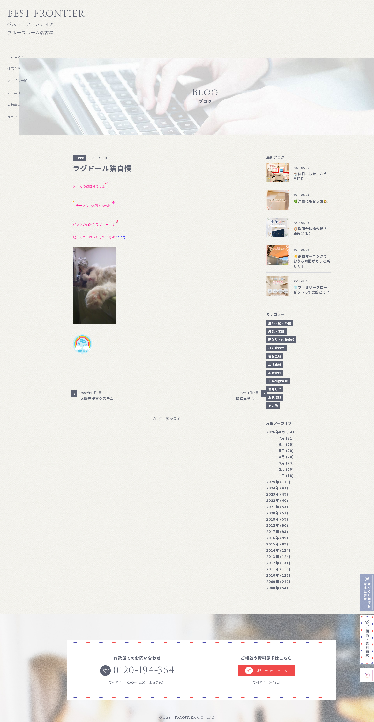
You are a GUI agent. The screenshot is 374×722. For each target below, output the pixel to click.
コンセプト (15, 56)
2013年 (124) (278, 556)
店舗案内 (13, 104)
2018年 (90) (277, 525)
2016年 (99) (277, 537)
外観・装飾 (276, 331)
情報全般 (274, 356)
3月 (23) (286, 462)
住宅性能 (13, 68)
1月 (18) (286, 475)
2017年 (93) (277, 531)
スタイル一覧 (17, 80)
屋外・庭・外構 (279, 323)
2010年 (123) (278, 575)
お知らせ (274, 389)
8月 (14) (280, 431)
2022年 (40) (277, 500)
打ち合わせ (276, 347)
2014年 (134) (278, 550)
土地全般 (274, 364)
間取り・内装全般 (281, 339)
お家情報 (274, 397)
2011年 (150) (278, 568)
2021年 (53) (277, 506)
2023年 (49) (277, 494)
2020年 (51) (277, 512)
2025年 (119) (278, 481)
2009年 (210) (278, 581)
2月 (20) (286, 469)
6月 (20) (286, 444)
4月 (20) (286, 456)
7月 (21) (286, 437)
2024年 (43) (277, 487)
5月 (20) (286, 450)
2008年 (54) (277, 587)
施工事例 (13, 92)
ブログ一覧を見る (167, 418)
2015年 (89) (277, 543)
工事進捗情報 (278, 381)
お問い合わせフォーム (271, 670)
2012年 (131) (278, 562)
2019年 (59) (277, 519)
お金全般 (274, 372)
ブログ (12, 117)
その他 (79, 157)
